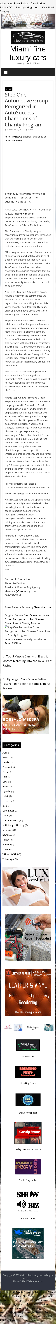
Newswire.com (24, 213)
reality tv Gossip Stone (26, 1149)
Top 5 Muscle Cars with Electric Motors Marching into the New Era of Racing (27, 661)
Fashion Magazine (37, 1304)
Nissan (5, 839)
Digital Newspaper (11, 1308)
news (8, 89)
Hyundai (6, 791)
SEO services (27, 1056)
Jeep (4, 805)
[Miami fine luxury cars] (28, 32)
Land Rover (8, 810)
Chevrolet (7, 767)
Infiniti (5, 796)
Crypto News (23, 1300)
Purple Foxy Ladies (28, 1180)
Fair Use (39, 1292)
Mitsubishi (7, 830)
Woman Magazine (10, 1312)
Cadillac (6, 762)
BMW (5, 757)
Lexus (5, 815)
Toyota (6, 849)
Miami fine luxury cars (27, 53)
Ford (4, 776)
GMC (4, 781)
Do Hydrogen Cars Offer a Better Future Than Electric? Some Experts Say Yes (26, 683)
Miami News (41, 1300)
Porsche (6, 844)
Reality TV (6, 7)
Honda (5, 786)
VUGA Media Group (20, 1292)
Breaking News (28, 1083)
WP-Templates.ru (34, 1281)
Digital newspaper (28, 1112)
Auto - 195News (13, 136)
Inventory (7, 801)
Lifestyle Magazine (27, 7)
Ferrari (5, 772)
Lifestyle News (32, 1312)
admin (30, 129)
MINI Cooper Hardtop (13, 825)
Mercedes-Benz (10, 820)
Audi (4, 752)
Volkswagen (8, 859)
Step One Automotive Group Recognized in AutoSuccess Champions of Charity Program (27, 619)
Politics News (8, 1320)
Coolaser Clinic (20, 1296)
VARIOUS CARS (10, 854)
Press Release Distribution (29, 3)
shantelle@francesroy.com (20, 591)
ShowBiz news (28, 1218)
